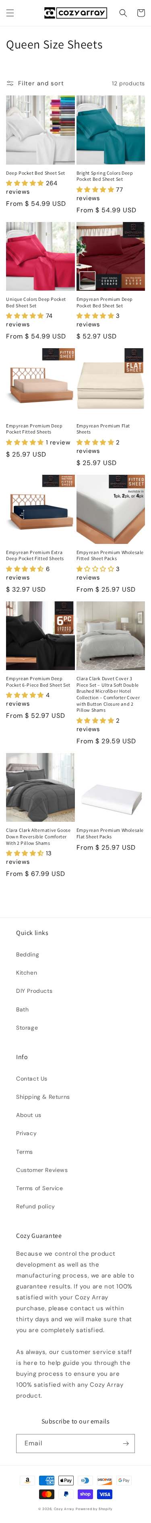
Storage (27, 1027)
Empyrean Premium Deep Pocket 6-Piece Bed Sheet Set (38, 681)
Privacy (26, 1133)
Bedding (27, 954)
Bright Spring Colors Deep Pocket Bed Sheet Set (105, 176)
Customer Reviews (42, 1170)
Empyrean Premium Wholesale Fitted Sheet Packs (110, 555)
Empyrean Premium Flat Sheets (103, 429)
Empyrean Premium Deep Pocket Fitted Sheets (34, 429)
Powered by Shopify (94, 1509)
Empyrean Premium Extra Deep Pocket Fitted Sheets (35, 555)
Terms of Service (39, 1188)
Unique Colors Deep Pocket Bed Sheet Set (36, 302)
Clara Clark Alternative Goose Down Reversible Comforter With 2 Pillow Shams (38, 836)
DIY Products (34, 990)
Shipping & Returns (43, 1096)
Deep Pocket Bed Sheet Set (35, 173)
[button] (10, 13)
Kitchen (26, 972)
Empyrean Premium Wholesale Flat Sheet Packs (110, 833)
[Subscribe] (125, 1443)
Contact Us (32, 1078)
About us (28, 1115)
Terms (24, 1151)
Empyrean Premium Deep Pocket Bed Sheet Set (105, 302)
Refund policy (35, 1206)
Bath (22, 1009)
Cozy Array (64, 1509)
